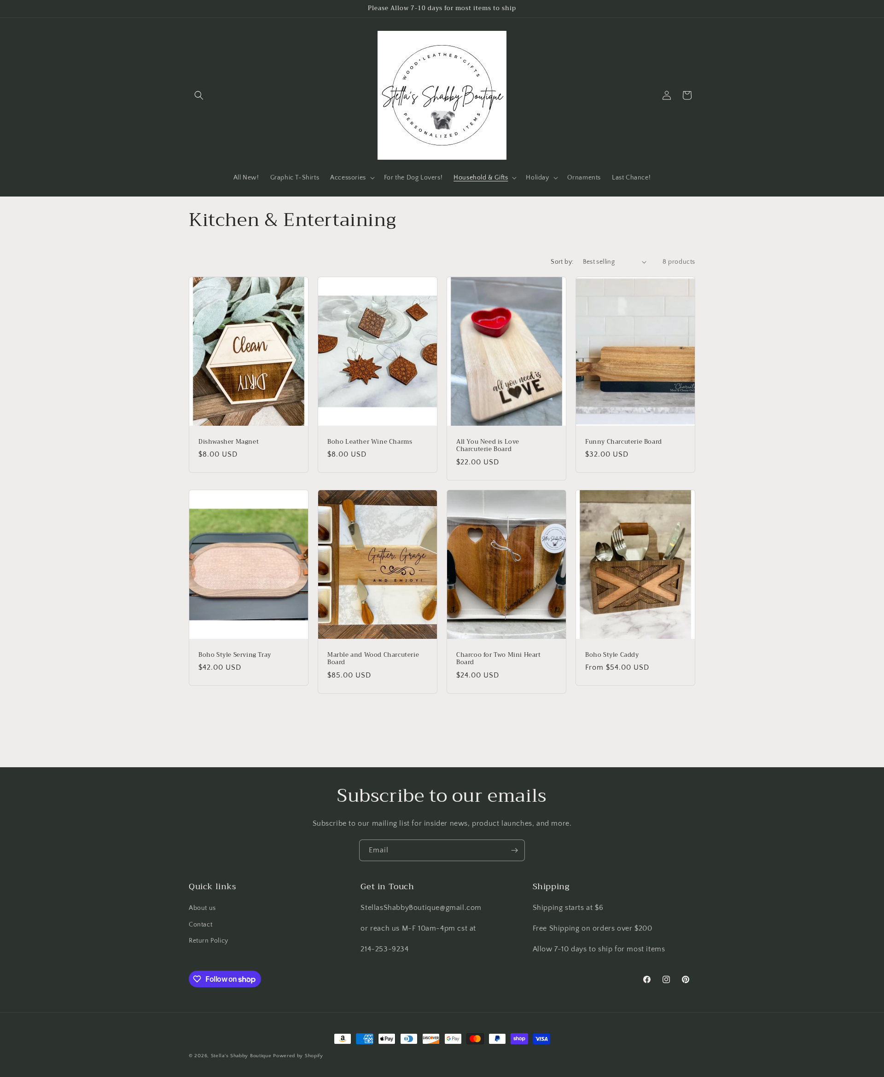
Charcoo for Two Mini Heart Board (498, 658)
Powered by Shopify (298, 1056)
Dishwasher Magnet (228, 442)
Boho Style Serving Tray (234, 655)
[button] (199, 95)
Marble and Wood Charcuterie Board (373, 658)
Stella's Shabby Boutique (241, 1056)
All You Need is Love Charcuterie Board (487, 445)
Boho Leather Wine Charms (369, 442)
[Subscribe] (514, 850)
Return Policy (208, 940)
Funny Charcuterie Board (623, 442)
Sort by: (562, 262)
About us (202, 908)
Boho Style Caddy (612, 655)
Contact (200, 924)
